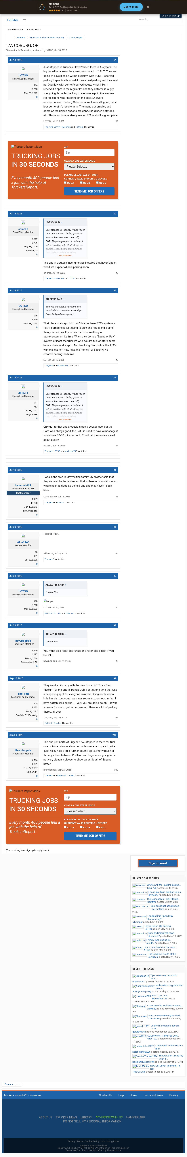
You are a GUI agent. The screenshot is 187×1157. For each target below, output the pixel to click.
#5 (115, 470)
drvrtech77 (59, 278)
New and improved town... (162, 933)
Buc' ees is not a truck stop (165, 906)
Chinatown (154, 1018)
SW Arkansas (30, 510)
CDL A (70, 182)
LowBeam (153, 957)
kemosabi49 (23, 485)
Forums (12, 20)
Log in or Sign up (171, 15)
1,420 (34, 650)
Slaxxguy (151, 1008)
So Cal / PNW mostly (26, 715)
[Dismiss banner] (148, 7)
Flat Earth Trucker (53, 613)
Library (86, 1117)
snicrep (23, 229)
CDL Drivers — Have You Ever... (163, 1035)
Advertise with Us (109, 1117)
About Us (45, 1117)
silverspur (137, 922)
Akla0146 (23, 542)
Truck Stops (27, 50)
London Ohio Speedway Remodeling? (160, 917)
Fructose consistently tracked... (164, 1015)
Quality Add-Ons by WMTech (94, 1148)
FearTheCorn (157, 909)
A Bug (147, 950)
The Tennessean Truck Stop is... (163, 899)
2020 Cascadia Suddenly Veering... (165, 1005)
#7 (115, 576)
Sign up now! (158, 863)
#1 (115, 60)
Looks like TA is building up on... (165, 892)
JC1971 (57, 127)
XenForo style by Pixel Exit (93, 1145)
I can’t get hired (160, 995)
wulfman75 (62, 366)
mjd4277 (151, 943)
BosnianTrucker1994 (143, 1061)
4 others (79, 127)
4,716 (34, 760)
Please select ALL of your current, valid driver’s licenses (85, 176)
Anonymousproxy (141, 991)
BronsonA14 (139, 981)
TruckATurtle (138, 1071)
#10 (114, 735)
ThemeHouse (114, 1150)
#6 (115, 527)
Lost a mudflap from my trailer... (160, 947)
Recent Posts (34, 29)
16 (36, 552)
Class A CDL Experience (79, 160)
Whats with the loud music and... (164, 885)
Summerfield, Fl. (29, 662)
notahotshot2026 (141, 1051)
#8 (115, 625)
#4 (115, 377)
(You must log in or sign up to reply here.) (27, 850)
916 (35, 85)
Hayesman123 (159, 998)
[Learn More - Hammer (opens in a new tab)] (93, 7)
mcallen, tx (31, 250)
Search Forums (15, 29)
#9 (115, 678)
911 (35, 402)
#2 (115, 213)
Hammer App (135, 1117)
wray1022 (152, 1038)
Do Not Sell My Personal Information (92, 1121)
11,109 (33, 499)
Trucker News (66, 1117)
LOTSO (49, 50)
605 (35, 703)
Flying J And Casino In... (158, 940)
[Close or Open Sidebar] (172, 37)
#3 (115, 290)
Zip (66, 146)
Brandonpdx (23, 750)
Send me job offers (89, 191)
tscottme (151, 902)
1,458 (34, 238)
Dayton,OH (31, 414)
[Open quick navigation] (176, 37)
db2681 (23, 393)
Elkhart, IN (32, 772)
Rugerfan (66, 127)
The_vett (49, 127)
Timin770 (151, 888)
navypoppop (23, 640)
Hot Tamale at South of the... (163, 954)
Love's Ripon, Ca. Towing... (158, 926)
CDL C (102, 182)
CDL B (86, 182)
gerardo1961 (139, 1031)
